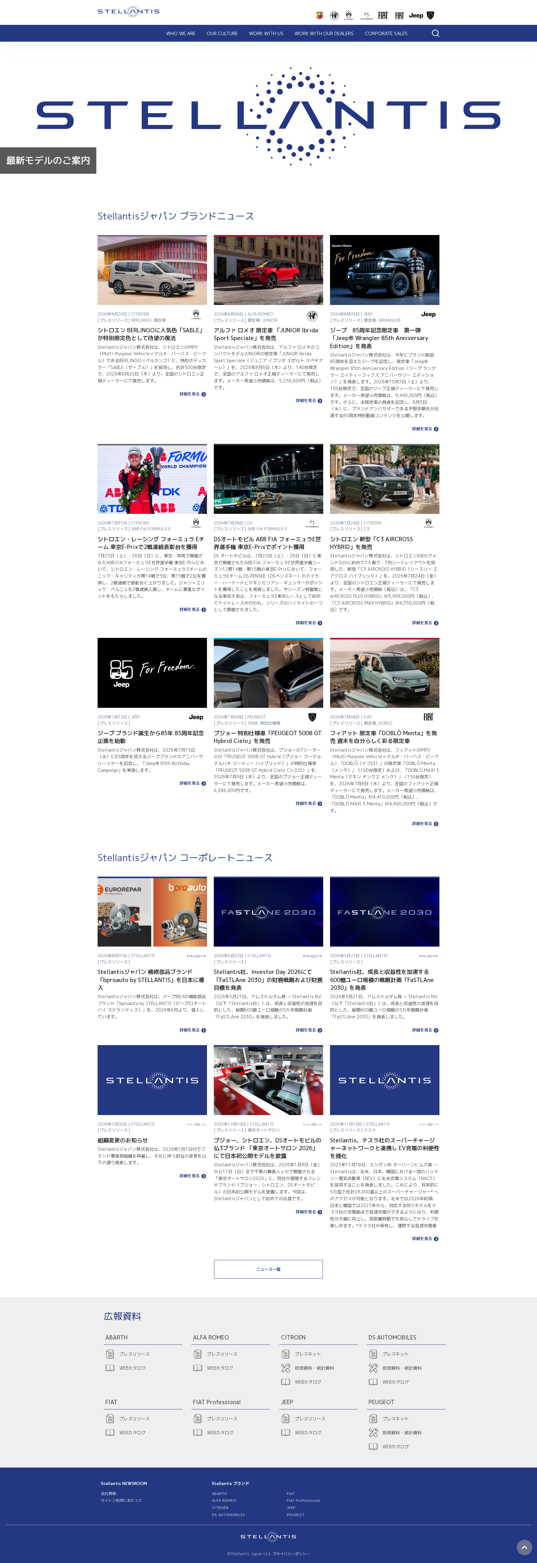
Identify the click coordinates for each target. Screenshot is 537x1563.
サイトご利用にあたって (121, 1500)
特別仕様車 (270, 723)
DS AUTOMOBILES (228, 1514)
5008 (253, 723)
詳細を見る (190, 394)
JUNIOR (269, 320)
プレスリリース (134, 1354)
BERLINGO (141, 320)
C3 (366, 529)
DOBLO (385, 723)
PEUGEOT (296, 1514)
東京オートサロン (264, 1130)
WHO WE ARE (180, 33)
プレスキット (308, 1354)
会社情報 (108, 1493)
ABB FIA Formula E (151, 529)
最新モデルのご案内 (48, 160)
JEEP (291, 1507)
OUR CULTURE (222, 33)
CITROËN (220, 1507)
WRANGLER (390, 320)
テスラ (370, 1130)
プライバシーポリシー (291, 1553)
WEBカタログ (132, 1368)
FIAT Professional (303, 1500)
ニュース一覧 (268, 1269)
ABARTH (219, 1493)
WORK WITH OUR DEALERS (324, 33)
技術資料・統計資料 (314, 1368)
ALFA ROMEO (224, 1500)
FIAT (291, 1493)
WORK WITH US (266, 33)
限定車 (160, 320)
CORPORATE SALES (386, 33)
